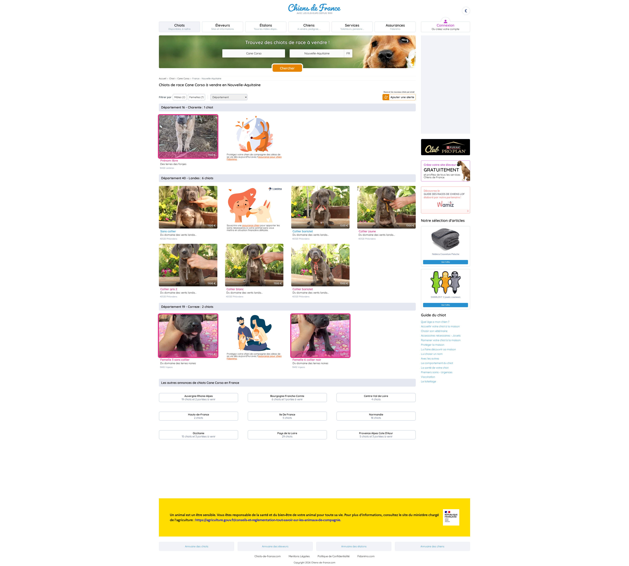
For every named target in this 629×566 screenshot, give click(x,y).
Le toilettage (428, 381)
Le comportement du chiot (437, 363)
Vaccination (428, 376)
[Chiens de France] (314, 11)
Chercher (287, 68)
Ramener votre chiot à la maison (440, 340)
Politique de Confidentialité (334, 556)
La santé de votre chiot (434, 367)
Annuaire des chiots (196, 546)
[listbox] (348, 53)
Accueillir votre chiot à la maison (440, 326)
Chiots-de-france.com (268, 556)
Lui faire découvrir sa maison (438, 349)
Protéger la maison (432, 344)
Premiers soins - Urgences (436, 372)
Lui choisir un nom (432, 354)
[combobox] (253, 53)
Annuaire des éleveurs (275, 546)
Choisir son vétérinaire (434, 331)
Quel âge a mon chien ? (435, 321)
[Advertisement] (287, 470)
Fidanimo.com (366, 556)
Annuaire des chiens (432, 546)
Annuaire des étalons (354, 546)
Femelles (196, 97)
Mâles (179, 97)
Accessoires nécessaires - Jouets (441, 335)
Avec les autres (430, 358)
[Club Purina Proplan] (445, 147)
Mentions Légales (299, 556)
